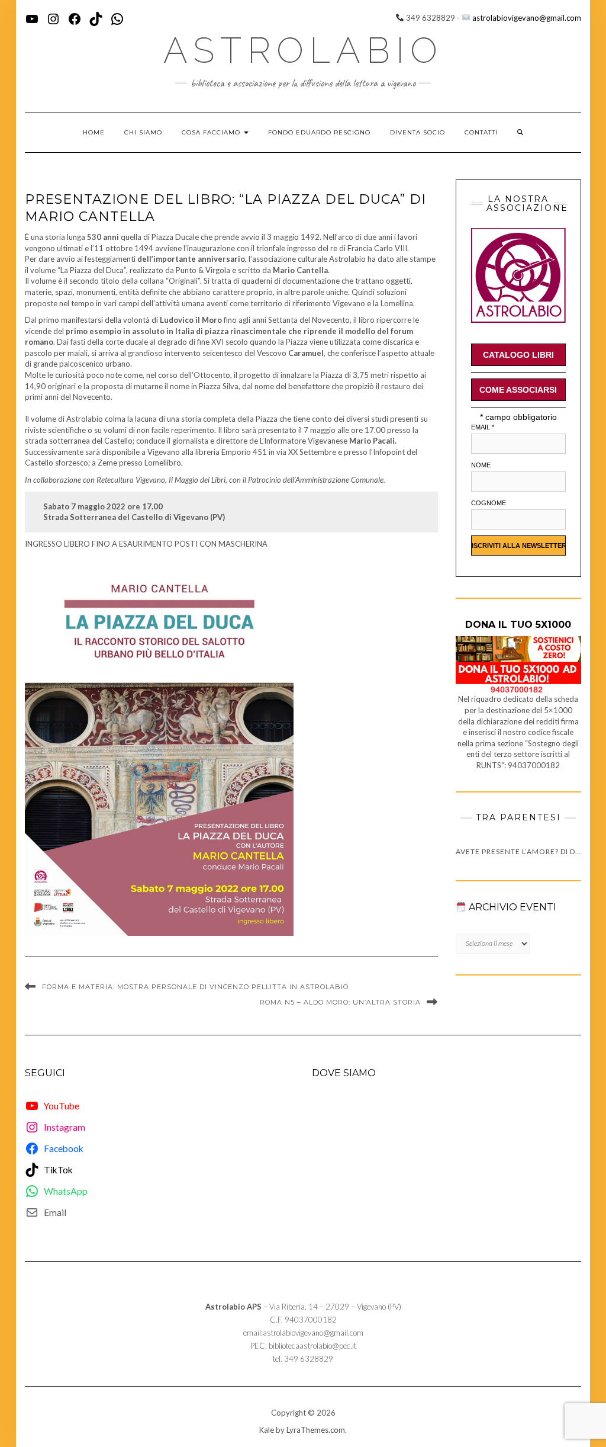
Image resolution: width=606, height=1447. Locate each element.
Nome (481, 465)
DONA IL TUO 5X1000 (518, 624)
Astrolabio (303, 50)
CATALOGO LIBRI (518, 355)
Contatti (481, 132)
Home (94, 132)
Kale (266, 1430)
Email (482, 427)
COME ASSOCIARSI (518, 389)
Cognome (488, 502)
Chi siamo (143, 132)
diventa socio (417, 132)
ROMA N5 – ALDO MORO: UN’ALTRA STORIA (340, 1002)
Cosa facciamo (212, 132)
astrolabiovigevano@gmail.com (526, 18)
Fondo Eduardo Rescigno (319, 132)
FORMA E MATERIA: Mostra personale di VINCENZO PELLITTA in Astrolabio (195, 987)
